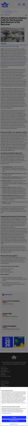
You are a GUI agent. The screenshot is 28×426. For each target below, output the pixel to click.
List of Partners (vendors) (6, 413)
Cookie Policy (22, 402)
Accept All (14, 417)
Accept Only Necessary (14, 420)
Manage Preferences (14, 424)
